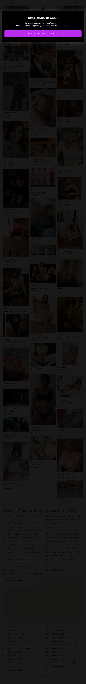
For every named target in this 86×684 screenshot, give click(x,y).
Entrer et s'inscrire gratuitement (43, 33)
